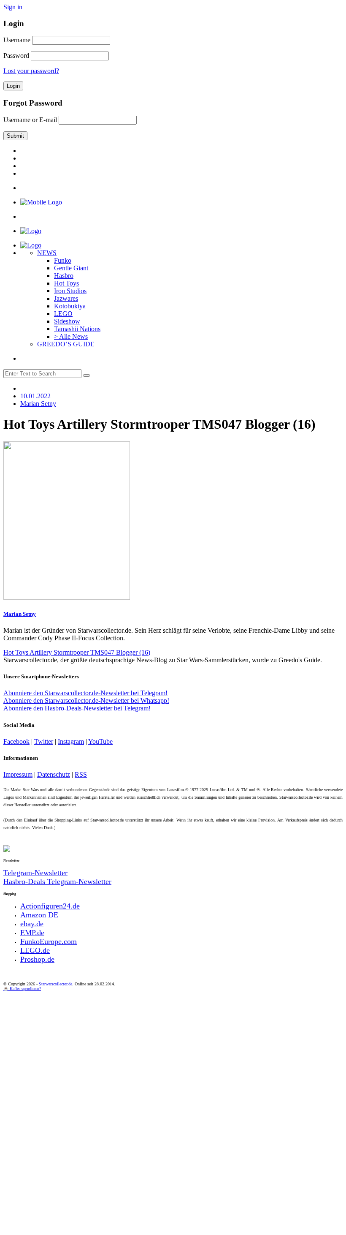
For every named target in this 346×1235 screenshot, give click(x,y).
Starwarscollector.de (55, 984)
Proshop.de (37, 959)
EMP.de (32, 932)
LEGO (63, 313)
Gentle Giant (71, 268)
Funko (62, 260)
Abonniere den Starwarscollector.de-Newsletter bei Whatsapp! (86, 700)
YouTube (100, 741)
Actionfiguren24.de (50, 906)
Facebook (16, 741)
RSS (81, 774)
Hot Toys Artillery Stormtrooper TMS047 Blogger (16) (76, 652)
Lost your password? (31, 70)
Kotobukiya (70, 306)
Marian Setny (19, 614)
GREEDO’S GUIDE (66, 344)
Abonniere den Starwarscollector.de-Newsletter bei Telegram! (85, 692)
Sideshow (67, 321)
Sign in (12, 7)
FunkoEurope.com (48, 941)
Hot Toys (66, 283)
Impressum (17, 774)
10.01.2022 (35, 396)
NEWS (47, 252)
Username (16, 40)
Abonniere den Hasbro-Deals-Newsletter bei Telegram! (77, 708)
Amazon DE (39, 915)
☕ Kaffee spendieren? (22, 988)
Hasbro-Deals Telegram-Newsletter (57, 881)
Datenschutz (53, 774)
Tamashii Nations (77, 328)
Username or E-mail (30, 119)
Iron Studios (70, 290)
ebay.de (31, 923)
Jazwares (66, 298)
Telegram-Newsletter (35, 872)
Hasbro (63, 275)
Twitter (43, 741)
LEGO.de (35, 950)
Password (16, 55)
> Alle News (71, 336)
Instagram (71, 741)
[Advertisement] (173, 1054)
